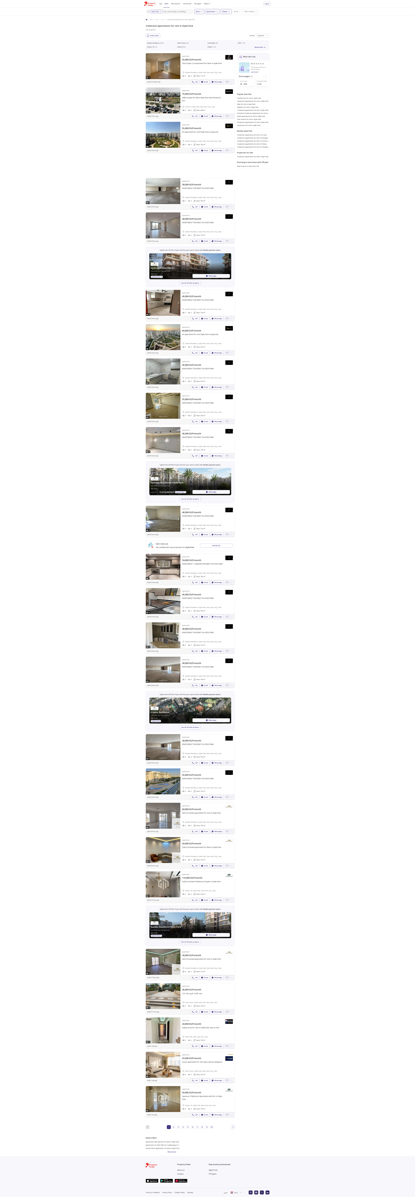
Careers (180, 1174)
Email (206, 82)
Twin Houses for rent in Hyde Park (249, 119)
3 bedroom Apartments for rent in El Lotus (252, 135)
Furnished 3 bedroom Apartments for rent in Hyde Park (256, 113)
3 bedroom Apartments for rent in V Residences (253, 147)
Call (196, 82)
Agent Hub (213, 1170)
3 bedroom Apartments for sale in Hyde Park (252, 157)
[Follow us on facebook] (256, 1192)
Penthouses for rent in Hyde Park (248, 125)
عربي (225, 1192)
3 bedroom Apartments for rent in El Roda (252, 144)
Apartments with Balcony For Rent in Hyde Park (162, 1142)
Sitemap (190, 1192)
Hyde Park (155, 11)
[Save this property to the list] (227, 82)
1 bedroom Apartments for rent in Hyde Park (252, 110)
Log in (267, 4)
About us (181, 1170)
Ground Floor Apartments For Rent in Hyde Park (162, 1148)
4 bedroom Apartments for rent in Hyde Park (252, 122)
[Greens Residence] (190, 710)
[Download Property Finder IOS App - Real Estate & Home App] (152, 1181)
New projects (175, 4)
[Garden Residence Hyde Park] (190, 925)
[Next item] (266, 76)
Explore (206, 4)
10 (211, 1127)
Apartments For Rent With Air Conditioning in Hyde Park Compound (169, 1145)
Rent (166, 4)
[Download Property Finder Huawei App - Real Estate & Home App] (181, 1181)
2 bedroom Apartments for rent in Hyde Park (252, 101)
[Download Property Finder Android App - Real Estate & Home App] (166, 1181)
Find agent (197, 4)
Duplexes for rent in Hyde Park (247, 107)
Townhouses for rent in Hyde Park (249, 98)
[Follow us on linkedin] (267, 1192)
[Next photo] (178, 66)
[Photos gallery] (163, 66)
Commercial (187, 4)
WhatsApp (218, 82)
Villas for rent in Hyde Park (246, 104)
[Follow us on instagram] (251, 1192)
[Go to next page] (233, 1127)
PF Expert (212, 1174)
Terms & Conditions (153, 1192)
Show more (259, 47)
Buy (160, 4)
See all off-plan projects (190, 283)
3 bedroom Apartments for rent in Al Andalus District (255, 138)
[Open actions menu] (232, 82)
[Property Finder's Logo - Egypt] (150, 4)
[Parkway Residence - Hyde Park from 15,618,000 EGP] (190, 481)
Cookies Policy (179, 1192)
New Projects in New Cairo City (248, 166)
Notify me (216, 546)
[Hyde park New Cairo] (190, 266)
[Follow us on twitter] (262, 1192)
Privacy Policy (167, 1192)
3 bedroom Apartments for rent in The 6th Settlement (256, 141)
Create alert (154, 36)
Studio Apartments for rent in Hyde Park (251, 116)
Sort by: (252, 36)
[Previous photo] (148, 66)
